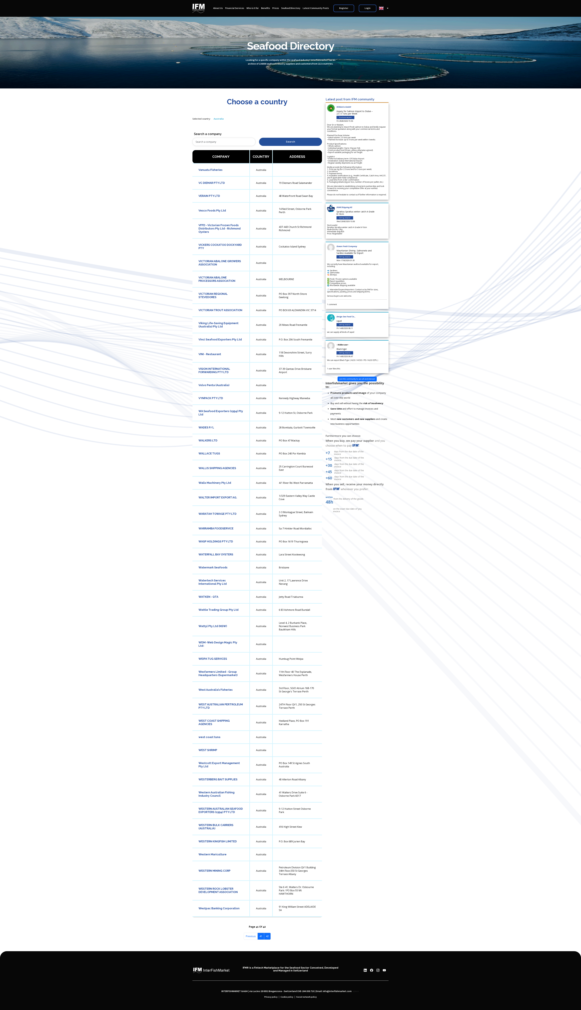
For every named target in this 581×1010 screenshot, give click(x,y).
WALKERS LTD (208, 440)
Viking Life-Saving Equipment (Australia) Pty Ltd (218, 325)
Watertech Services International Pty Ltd (213, 582)
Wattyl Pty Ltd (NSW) (213, 626)
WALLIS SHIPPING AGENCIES (217, 468)
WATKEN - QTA (208, 596)
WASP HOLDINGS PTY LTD (216, 541)
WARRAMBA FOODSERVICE (216, 528)
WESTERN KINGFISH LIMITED (218, 841)
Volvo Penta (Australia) (214, 385)
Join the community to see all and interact (357, 379)
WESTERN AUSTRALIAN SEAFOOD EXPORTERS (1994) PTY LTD (221, 810)
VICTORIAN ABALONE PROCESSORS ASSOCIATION (217, 279)
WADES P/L (206, 427)
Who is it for (252, 8)
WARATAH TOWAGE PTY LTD (217, 513)
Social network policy (306, 997)
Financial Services (234, 8)
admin (356, 991)
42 (267, 936)
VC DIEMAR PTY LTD (212, 182)
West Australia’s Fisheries (216, 689)
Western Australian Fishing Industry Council (217, 794)
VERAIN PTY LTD (209, 195)
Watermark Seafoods (213, 567)
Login (368, 8)
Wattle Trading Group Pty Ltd (218, 609)
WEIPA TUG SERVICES (213, 658)
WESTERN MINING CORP (214, 870)
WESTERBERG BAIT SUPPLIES (218, 779)
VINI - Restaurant (210, 354)
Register (343, 8)
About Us (218, 8)
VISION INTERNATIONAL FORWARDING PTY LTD (214, 370)
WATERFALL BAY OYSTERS (216, 554)
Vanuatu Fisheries (210, 169)
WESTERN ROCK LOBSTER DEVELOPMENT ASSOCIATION (218, 890)
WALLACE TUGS (209, 453)
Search (290, 141)
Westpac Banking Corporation (219, 908)
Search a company (208, 134)
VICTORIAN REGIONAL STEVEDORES (213, 295)
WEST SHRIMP (208, 750)
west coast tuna (209, 737)
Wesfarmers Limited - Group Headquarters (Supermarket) (218, 673)
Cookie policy (287, 997)
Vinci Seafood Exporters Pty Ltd (220, 339)
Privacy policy (270, 997)
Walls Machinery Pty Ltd (215, 482)
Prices (275, 8)
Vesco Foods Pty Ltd (212, 210)
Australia (219, 118)
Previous (251, 936)
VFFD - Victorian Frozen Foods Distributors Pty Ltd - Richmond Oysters (220, 228)
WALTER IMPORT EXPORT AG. (218, 497)
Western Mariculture (212, 854)
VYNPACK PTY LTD (211, 398)
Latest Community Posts (316, 8)
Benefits (265, 8)
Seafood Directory (290, 8)
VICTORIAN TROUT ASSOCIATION (220, 310)
